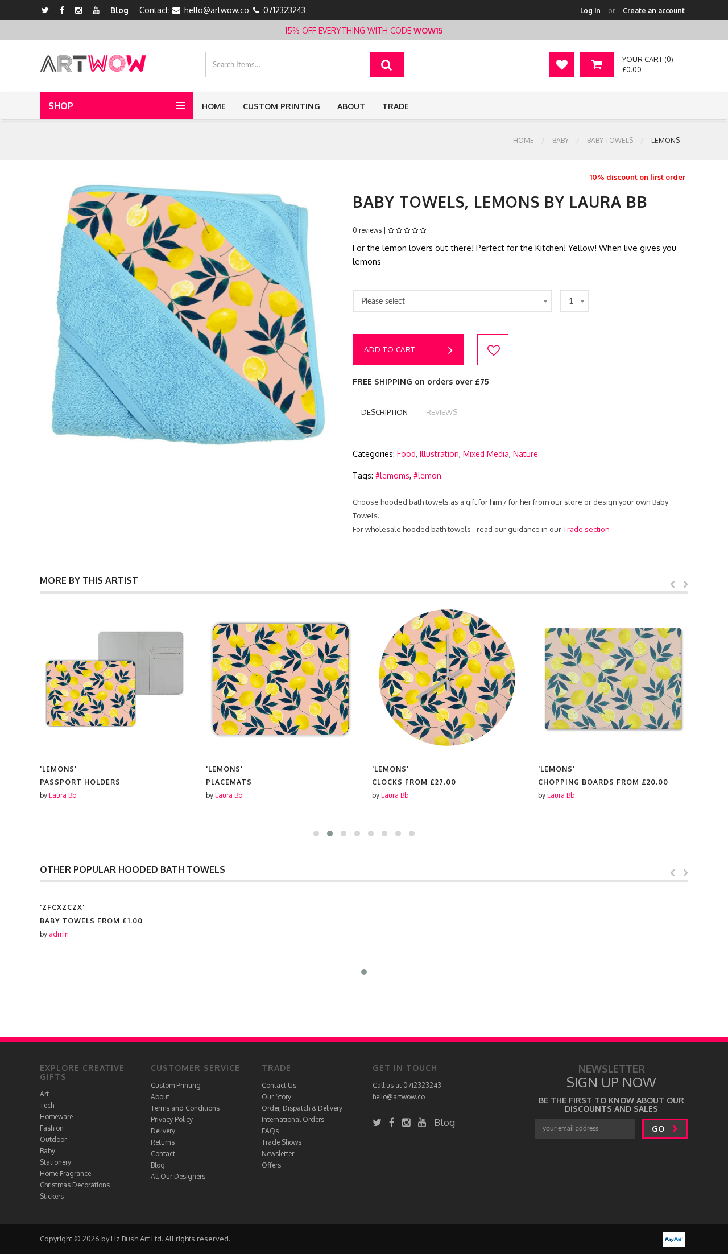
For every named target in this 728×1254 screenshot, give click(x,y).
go (659, 1128)
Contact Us (279, 1085)
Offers (271, 1165)
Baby (560, 140)
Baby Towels (610, 140)
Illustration (439, 454)
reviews (441, 411)
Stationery (55, 1162)
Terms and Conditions (185, 1108)
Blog (119, 10)
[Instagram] (78, 10)
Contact (163, 1153)
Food (406, 454)
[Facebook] (62, 10)
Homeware (56, 1116)
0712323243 (284, 10)
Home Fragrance (65, 1173)
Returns (163, 1142)
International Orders (293, 1119)
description (384, 411)
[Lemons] (115, 679)
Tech (47, 1105)
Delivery (163, 1131)
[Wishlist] (561, 64)
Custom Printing (281, 106)
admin (59, 934)
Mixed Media (486, 454)
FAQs (270, 1131)
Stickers (52, 1196)
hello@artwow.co (216, 10)
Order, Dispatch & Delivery (302, 1108)
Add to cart (389, 349)
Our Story (276, 1096)
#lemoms (392, 475)
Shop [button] (60, 106)
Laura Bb (62, 795)
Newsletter (278, 1153)
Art (44, 1094)
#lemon (427, 475)
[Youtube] (96, 10)
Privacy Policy (172, 1119)
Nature (525, 454)
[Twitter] (45, 10)
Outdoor (53, 1139)
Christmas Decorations (75, 1185)
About (351, 106)
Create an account (654, 10)
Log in (590, 10)
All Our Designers (178, 1176)
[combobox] (452, 301)
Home (214, 106)
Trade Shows (281, 1142)
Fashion (52, 1128)
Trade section (586, 529)
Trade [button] (395, 106)
